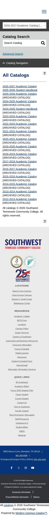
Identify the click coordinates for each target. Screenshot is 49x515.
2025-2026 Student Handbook (20, 90)
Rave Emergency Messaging (21, 415)
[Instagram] (25, 468)
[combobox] (24, 25)
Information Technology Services (22, 369)
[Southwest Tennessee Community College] (15, 11)
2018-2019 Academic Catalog (20, 154)
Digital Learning (21, 353)
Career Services (22, 333)
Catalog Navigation (17, 63)
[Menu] (44, 11)
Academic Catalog (22, 316)
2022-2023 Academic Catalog (20, 123)
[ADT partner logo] (23, 268)
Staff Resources (22, 419)
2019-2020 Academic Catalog (20, 146)
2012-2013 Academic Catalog (20, 199)
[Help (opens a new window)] (44, 73)
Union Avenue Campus (22, 295)
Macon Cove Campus (22, 291)
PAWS (22, 431)
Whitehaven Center (22, 303)
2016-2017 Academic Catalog (20, 169)
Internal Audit (21, 365)
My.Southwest (22, 382)
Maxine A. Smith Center (22, 299)
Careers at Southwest (22, 337)
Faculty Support (22, 411)
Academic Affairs (22, 386)
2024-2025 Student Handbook (20, 108)
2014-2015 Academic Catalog (20, 184)
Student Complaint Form (21, 361)
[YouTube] (32, 468)
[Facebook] (11, 468)
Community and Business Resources (22, 341)
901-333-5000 (21, 455)
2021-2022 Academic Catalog (20, 131)
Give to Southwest (22, 407)
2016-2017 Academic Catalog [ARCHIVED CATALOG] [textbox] (25, 25)
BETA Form (22, 320)
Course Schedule (22, 349)
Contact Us (22, 403)
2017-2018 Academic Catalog (20, 161)
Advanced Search (13, 53)
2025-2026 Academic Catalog (20, 93)
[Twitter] (18, 468)
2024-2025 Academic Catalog (20, 101)
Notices (36, 497)
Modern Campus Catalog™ (31, 513)
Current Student (22, 398)
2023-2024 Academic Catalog (20, 116)
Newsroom (22, 357)
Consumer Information (21, 345)
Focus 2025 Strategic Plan (22, 390)
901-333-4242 (40, 459)
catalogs (8, 505)
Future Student (22, 394)
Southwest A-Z (22, 423)
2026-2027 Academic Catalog (20, 86)
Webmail (22, 435)
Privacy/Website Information (17, 497)
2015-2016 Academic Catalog (20, 176)
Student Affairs (22, 427)
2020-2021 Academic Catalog (20, 139)
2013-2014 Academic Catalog (20, 191)
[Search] (35, 11)
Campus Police (21, 328)
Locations (22, 324)
